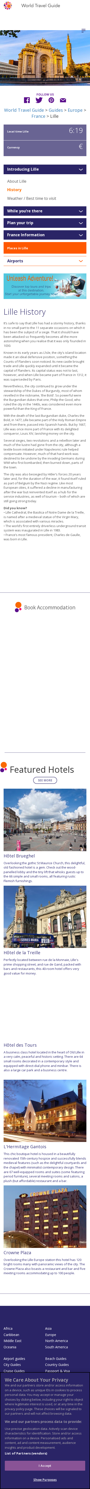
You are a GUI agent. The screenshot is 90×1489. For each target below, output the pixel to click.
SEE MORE (45, 780)
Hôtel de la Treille (22, 952)
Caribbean (11, 1334)
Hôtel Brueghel (19, 856)
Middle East (13, 1340)
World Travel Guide (24, 110)
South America (56, 1347)
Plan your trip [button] (20, 223)
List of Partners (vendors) (26, 1453)
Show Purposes (45, 1479)
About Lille (16, 181)
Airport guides (14, 1358)
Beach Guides (55, 1358)
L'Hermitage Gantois (25, 1146)
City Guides (12, 1364)
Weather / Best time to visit (31, 198)
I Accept (45, 1465)
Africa (8, 1328)
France (38, 116)
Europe (75, 110)
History (14, 189)
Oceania (10, 1347)
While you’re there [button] (24, 211)
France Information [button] (26, 235)
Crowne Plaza (17, 1252)
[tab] (45, 169)
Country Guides (57, 1364)
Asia (48, 1328)
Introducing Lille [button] (23, 169)
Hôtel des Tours (20, 1045)
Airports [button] (15, 261)
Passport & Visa (57, 1371)
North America (56, 1340)
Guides (56, 110)
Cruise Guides (14, 1371)
